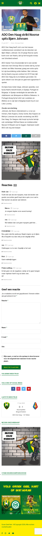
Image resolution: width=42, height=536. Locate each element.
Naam (4, 327)
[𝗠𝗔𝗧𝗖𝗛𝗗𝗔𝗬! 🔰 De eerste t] (31, 504)
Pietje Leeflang (7, 268)
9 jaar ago (15, 192)
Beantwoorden (7, 203)
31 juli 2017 (5, 43)
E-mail (5, 337)
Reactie (5, 301)
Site (3, 346)
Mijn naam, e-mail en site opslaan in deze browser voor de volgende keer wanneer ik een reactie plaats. (21, 358)
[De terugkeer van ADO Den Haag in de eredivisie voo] (11, 504)
